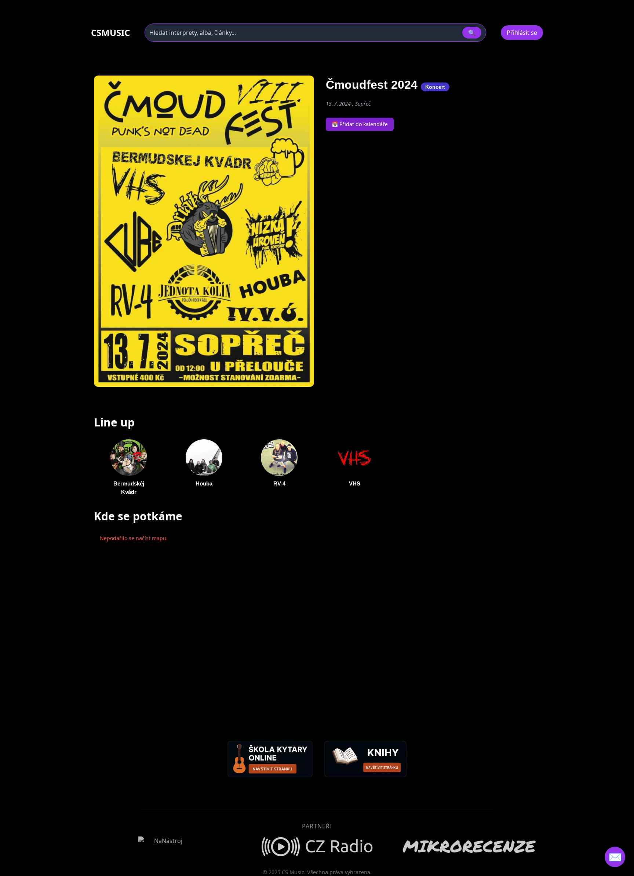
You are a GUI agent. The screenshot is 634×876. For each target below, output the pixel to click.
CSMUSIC (110, 33)
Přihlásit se (522, 33)
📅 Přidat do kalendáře (360, 124)
